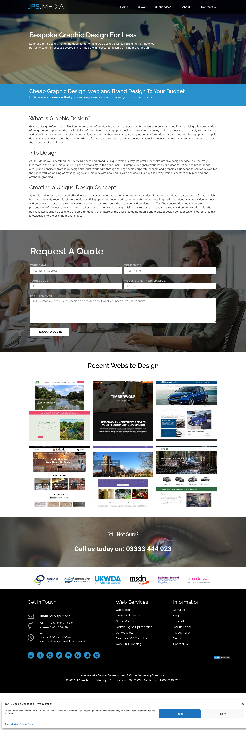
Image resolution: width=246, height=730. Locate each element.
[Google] (77, 655)
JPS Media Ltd (85, 680)
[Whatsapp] (31, 655)
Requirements (41, 296)
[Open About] (192, 7)
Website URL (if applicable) (145, 280)
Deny (223, 713)
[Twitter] (59, 655)
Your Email (38, 265)
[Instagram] (49, 655)
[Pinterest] (96, 655)
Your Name (132, 265)
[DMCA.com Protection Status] (222, 658)
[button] (242, 704)
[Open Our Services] (173, 7)
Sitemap (101, 680)
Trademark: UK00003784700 (162, 680)
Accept (180, 713)
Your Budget (40, 280)
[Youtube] (68, 655)
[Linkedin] (87, 655)
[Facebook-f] (40, 655)
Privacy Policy (26, 724)
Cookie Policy (11, 724)
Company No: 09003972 (125, 680)
